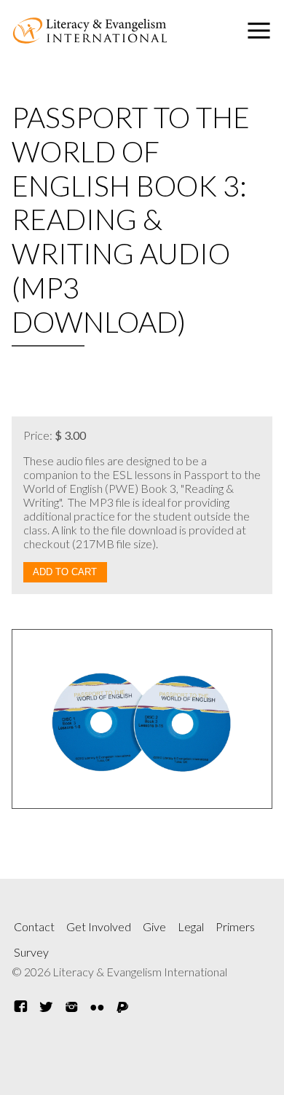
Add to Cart (65, 571)
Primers (235, 926)
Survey (31, 952)
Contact (34, 926)
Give (154, 926)
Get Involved (98, 926)
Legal (191, 926)
